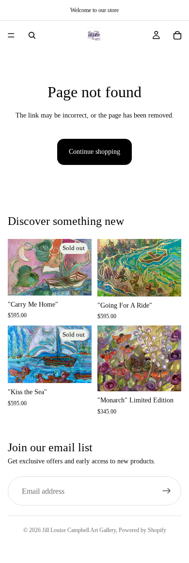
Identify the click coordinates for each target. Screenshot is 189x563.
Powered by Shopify (142, 530)
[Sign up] (167, 491)
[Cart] (177, 35)
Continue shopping (94, 151)
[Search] (32, 35)
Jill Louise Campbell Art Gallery (79, 530)
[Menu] (11, 35)
